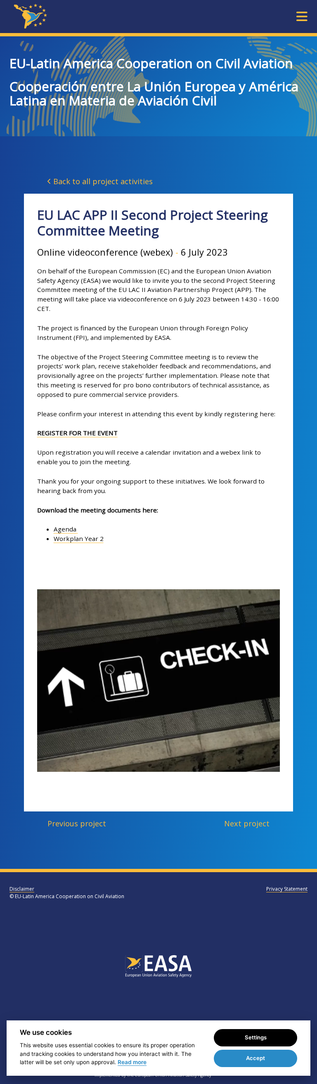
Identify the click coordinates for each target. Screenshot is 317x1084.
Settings (256, 1037)
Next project (247, 823)
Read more (132, 1062)
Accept (255, 1058)
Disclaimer (21, 888)
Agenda (66, 529)
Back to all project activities (102, 181)
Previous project (76, 823)
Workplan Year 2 (79, 538)
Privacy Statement (287, 888)
